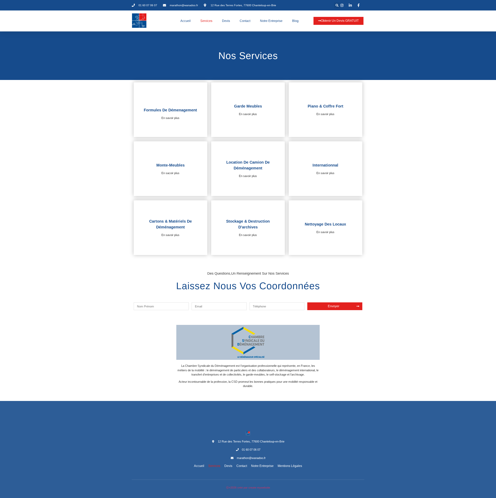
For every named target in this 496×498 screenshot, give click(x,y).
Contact (245, 21)
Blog (295, 21)
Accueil (185, 21)
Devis (226, 21)
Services (206, 21)
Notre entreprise (271, 21)
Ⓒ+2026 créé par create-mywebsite (248, 487)
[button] (337, 5)
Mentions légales (290, 466)
